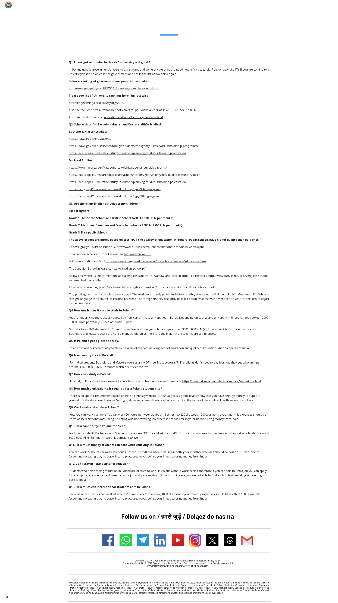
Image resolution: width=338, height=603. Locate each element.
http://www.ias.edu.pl (137, 254)
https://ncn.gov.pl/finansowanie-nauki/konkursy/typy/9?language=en (115, 189)
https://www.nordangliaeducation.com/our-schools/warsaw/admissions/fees (156, 261)
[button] (334, 5)
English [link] (87, 5)
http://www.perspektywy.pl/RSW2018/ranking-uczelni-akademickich (113, 88)
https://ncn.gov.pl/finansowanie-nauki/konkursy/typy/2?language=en (115, 196)
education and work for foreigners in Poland (133, 117)
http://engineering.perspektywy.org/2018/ (96, 103)
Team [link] (121, 5)
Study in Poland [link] (272, 5)
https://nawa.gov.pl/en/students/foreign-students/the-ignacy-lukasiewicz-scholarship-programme (134, 146)
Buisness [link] (251, 5)
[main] (169, 27)
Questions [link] (136, 5)
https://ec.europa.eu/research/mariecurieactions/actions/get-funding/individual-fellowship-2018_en (134, 175)
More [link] (320, 5)
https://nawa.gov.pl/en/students (90, 139)
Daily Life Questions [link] (199, 5)
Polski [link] (109, 5)
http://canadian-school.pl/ (129, 268)
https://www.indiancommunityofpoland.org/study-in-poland (221, 381)
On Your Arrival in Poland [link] (164, 5)
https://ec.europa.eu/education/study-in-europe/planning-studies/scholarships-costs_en (127, 153)
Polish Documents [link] (228, 5)
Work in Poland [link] (298, 5)
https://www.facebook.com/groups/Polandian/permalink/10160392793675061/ (144, 110)
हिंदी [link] (98, 5)
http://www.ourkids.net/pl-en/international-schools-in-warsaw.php (161, 247)
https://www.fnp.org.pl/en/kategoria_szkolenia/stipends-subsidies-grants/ (118, 167)
